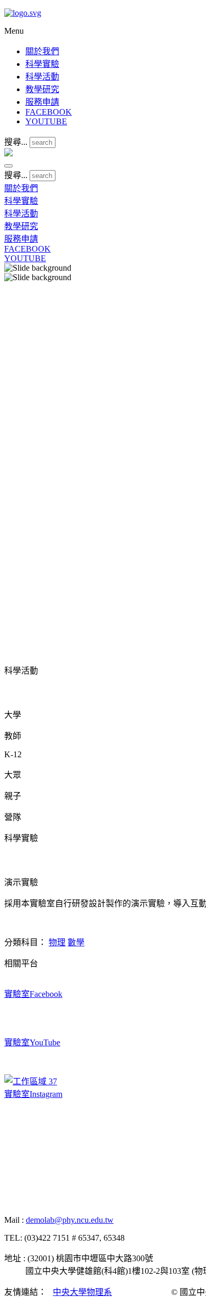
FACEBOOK (48, 111)
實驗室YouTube (32, 1042)
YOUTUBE (46, 121)
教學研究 (42, 89)
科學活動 (42, 76)
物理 (57, 942)
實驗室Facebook (33, 994)
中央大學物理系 (82, 1292)
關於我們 (42, 51)
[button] (8, 165)
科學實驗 (42, 64)
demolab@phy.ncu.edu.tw (70, 1219)
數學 (76, 942)
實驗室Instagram (33, 1094)
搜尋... (15, 141)
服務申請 (42, 101)
